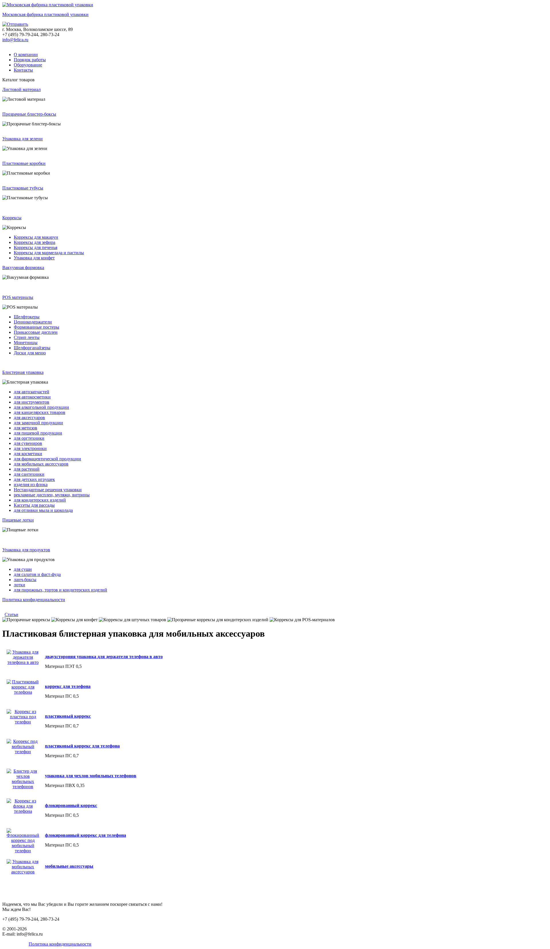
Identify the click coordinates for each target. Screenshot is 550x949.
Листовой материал (21, 89)
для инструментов (31, 402)
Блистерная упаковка (23, 372)
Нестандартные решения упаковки (48, 489)
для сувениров (28, 443)
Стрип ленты (27, 337)
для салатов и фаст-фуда (37, 574)
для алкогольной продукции (41, 407)
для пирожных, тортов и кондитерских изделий (60, 589)
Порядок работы (30, 59)
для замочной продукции (38, 422)
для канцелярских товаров (39, 412)
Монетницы (26, 342)
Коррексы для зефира (34, 242)
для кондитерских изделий (40, 500)
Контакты (23, 70)
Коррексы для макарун (36, 237)
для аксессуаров (29, 417)
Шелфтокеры (27, 316)
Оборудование (28, 64)
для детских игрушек (34, 479)
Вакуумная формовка (23, 267)
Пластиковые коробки (24, 163)
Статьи (11, 614)
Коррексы (11, 217)
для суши (23, 569)
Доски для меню (30, 352)
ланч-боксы (25, 579)
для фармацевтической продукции (47, 458)
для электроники (30, 448)
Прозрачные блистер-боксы (29, 114)
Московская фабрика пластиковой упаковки (45, 14)
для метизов (25, 427)
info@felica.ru (15, 39)
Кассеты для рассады (34, 505)
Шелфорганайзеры (32, 347)
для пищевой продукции (38, 433)
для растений (27, 469)
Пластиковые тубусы (22, 188)
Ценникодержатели (33, 321)
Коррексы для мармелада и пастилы (49, 252)
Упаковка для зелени (22, 138)
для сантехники (29, 474)
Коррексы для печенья (35, 247)
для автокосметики (32, 396)
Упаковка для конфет (34, 257)
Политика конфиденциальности (33, 599)
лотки (19, 584)
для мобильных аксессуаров (41, 463)
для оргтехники (29, 438)
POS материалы (17, 297)
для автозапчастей (31, 391)
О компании (26, 54)
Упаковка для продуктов (26, 549)
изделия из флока (31, 484)
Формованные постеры (36, 327)
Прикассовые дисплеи (36, 332)
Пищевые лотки (18, 520)
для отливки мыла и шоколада (43, 510)
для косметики (28, 453)
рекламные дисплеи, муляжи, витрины (52, 494)
